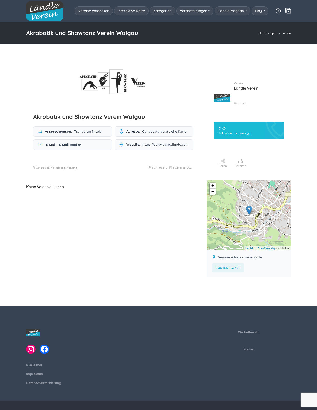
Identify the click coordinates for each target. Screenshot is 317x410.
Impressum (34, 374)
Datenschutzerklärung (43, 383)
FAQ (259, 11)
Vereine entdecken (93, 11)
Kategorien (162, 11)
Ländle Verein (246, 88)
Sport (274, 33)
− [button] (212, 191)
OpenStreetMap (266, 248)
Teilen (223, 166)
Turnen (286, 33)
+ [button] (212, 185)
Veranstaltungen (194, 11)
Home (263, 33)
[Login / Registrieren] (278, 11)
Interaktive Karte (131, 11)
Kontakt (249, 349)
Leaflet (249, 248)
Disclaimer (34, 365)
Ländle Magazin (231, 11)
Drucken (240, 166)
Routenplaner (228, 268)
